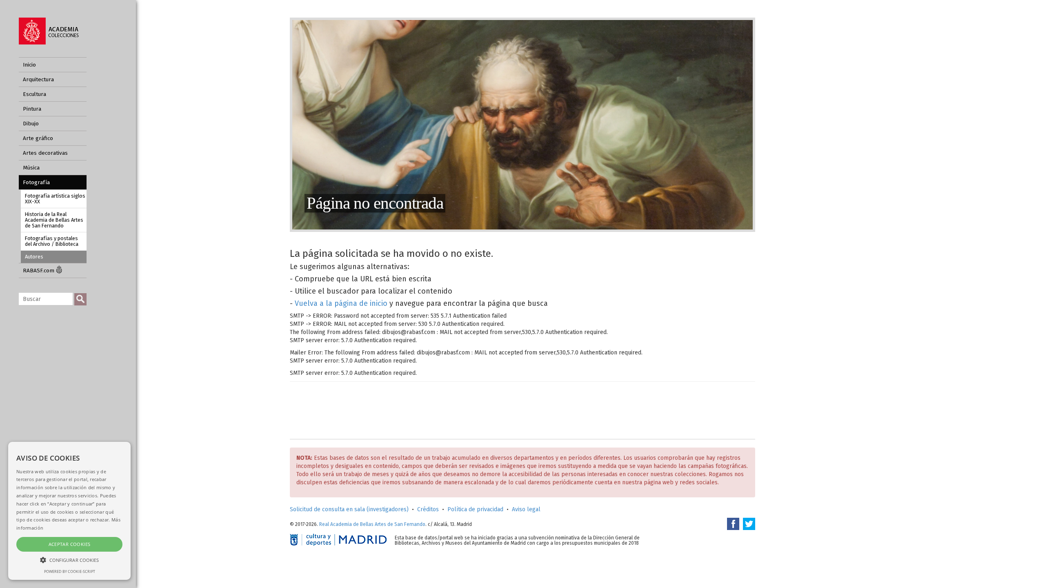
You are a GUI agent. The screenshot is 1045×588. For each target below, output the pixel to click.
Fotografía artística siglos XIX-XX (55, 199)
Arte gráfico (38, 138)
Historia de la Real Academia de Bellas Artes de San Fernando (54, 220)
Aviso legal (526, 509)
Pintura (32, 108)
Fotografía (36, 182)
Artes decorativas (45, 152)
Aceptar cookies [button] (70, 544)
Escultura (34, 94)
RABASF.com (39, 270)
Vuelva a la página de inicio (341, 303)
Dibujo (31, 123)
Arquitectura (38, 79)
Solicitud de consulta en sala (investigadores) (349, 509)
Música (31, 167)
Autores (34, 257)
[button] (69, 560)
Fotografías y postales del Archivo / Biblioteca (51, 241)
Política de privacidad (475, 509)
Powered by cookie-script (69, 571)
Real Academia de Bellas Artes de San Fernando (372, 524)
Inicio (29, 64)
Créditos (428, 509)
